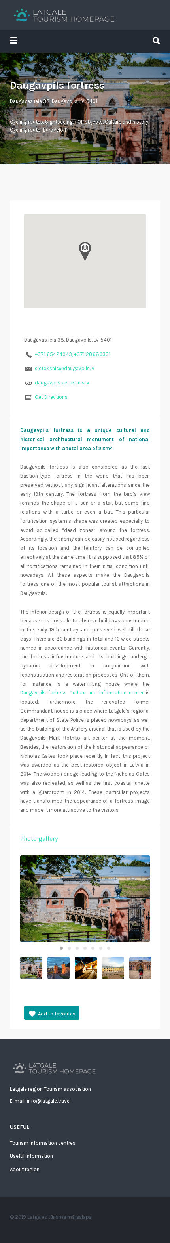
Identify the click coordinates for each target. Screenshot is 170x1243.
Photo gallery (39, 838)
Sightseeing (59, 122)
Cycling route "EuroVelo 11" (39, 130)
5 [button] (93, 948)
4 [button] (85, 948)
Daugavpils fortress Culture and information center (82, 693)
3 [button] (77, 948)
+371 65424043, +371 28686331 (72, 354)
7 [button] (109, 948)
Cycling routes (26, 122)
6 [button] (101, 948)
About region (25, 1169)
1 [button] (61, 948)
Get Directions (51, 397)
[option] (85, 899)
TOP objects (89, 122)
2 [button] (69, 948)
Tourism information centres (43, 1143)
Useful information (31, 1156)
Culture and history (126, 122)
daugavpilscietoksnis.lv (62, 383)
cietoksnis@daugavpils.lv (64, 368)
